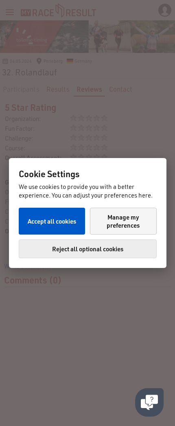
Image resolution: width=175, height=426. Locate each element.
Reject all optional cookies (87, 249)
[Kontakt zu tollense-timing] (149, 402)
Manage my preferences (123, 221)
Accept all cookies (52, 221)
